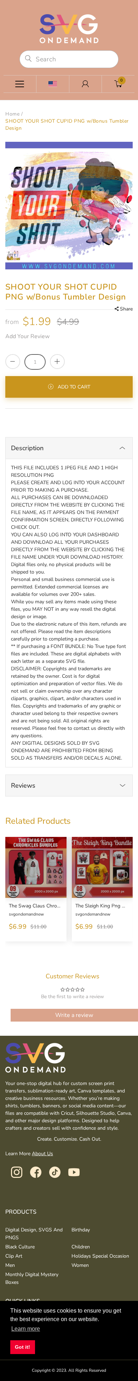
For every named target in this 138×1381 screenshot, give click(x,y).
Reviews (23, 785)
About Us (42, 1153)
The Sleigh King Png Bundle (101, 906)
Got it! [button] (22, 1347)
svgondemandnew (26, 914)
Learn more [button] (25, 1329)
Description (27, 448)
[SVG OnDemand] (69, 28)
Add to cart (74, 387)
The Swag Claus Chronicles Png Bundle (35, 906)
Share (126, 309)
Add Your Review (27, 336)
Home (12, 114)
